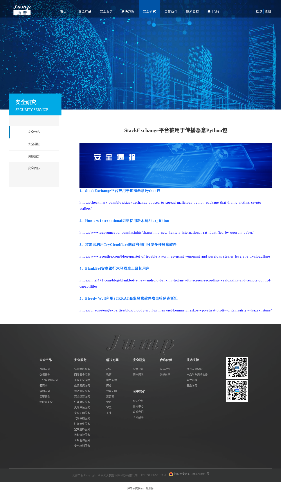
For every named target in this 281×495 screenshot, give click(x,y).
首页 (63, 11)
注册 (268, 11)
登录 (259, 11)
